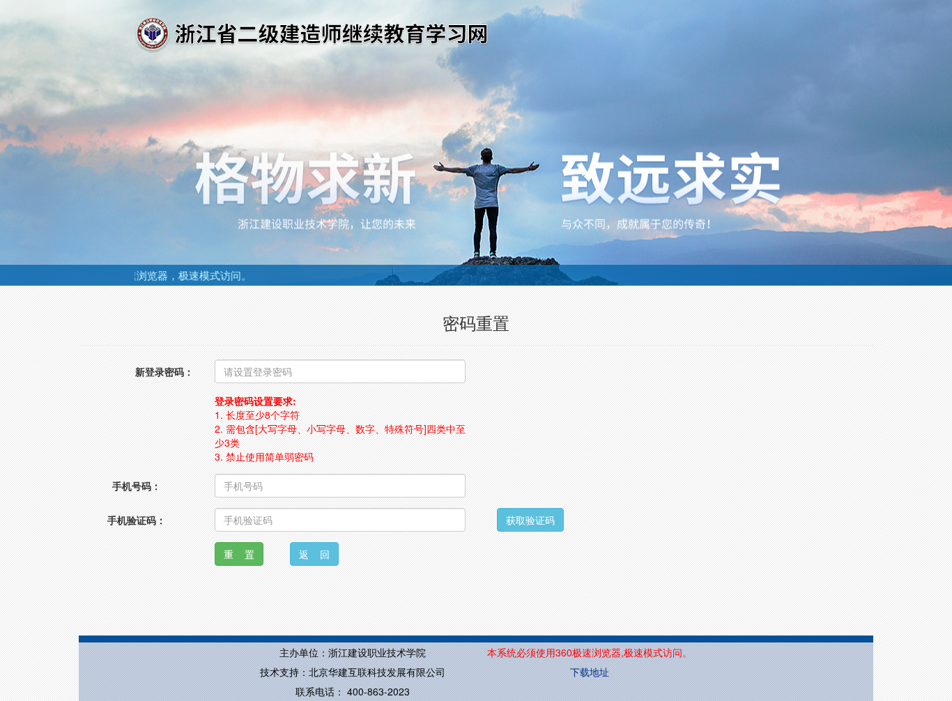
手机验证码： (136, 520)
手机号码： (136, 486)
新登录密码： (164, 371)
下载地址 (589, 672)
